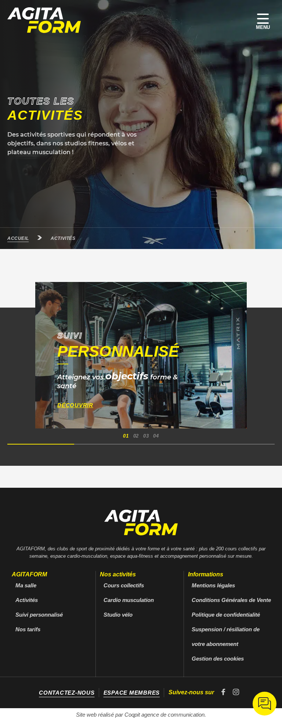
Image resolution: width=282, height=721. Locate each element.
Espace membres (132, 693)
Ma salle (25, 585)
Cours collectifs (124, 585)
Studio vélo (118, 615)
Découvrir (75, 405)
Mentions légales (213, 585)
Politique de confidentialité (226, 615)
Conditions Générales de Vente (231, 600)
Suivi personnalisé (39, 615)
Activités (26, 600)
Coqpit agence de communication (164, 714)
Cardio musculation (129, 600)
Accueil (18, 238)
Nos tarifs (27, 629)
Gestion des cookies (218, 658)
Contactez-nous (67, 693)
